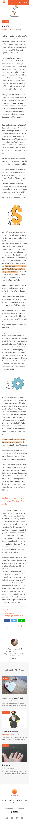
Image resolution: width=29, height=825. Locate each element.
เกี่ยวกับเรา (19, 800)
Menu (25, 2)
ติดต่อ (25, 800)
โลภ (21, 629)
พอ (13, 626)
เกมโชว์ (16, 629)
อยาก (12, 629)
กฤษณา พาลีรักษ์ (5, 735)
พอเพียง (18, 626)
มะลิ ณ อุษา (4, 768)
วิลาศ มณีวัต (5, 629)
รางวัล (23, 626)
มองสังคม (5, 746)
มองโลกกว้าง (6, 712)
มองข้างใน (5, 21)
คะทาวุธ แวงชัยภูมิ (6, 29)
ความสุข (4, 626)
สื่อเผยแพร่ (11, 800)
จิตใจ (10, 626)
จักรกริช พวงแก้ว (5, 701)
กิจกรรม (4, 800)
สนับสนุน (14, 803)
